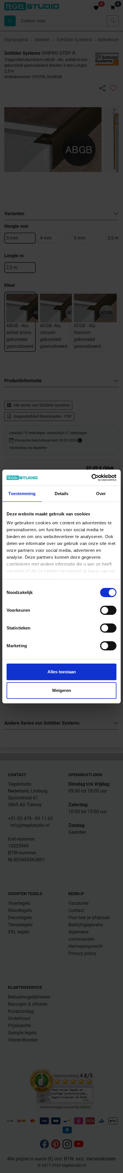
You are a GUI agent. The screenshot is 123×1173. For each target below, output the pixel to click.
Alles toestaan (61, 671)
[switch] (108, 610)
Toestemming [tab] (21, 493)
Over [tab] (101, 493)
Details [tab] (62, 493)
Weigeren (61, 690)
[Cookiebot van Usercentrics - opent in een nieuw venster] (91, 477)
